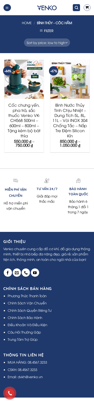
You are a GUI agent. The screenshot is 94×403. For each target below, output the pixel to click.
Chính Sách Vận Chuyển (27, 303)
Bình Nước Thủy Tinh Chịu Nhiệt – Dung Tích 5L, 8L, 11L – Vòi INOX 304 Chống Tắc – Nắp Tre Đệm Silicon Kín (69, 120)
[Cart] (87, 7)
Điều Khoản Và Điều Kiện (27, 324)
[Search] (76, 7)
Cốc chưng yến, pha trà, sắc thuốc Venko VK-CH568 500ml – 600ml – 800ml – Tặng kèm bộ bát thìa (24, 120)
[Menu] (7, 7)
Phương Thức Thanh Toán (27, 295)
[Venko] (46, 7)
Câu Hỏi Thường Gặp (24, 332)
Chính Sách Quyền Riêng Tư (29, 310)
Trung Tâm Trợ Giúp (23, 339)
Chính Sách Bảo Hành (25, 317)
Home (27, 22)
